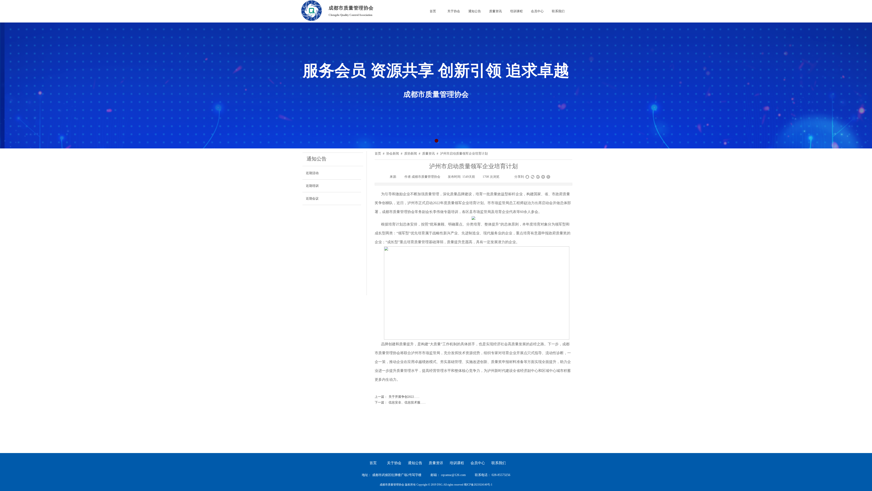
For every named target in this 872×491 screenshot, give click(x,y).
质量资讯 (428, 153)
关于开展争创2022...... (397, 396)
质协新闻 (410, 153)
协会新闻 (392, 153)
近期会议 (312, 198)
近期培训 (312, 186)
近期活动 (312, 173)
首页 (378, 153)
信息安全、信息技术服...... (400, 402)
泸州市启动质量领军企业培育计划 (464, 153)
